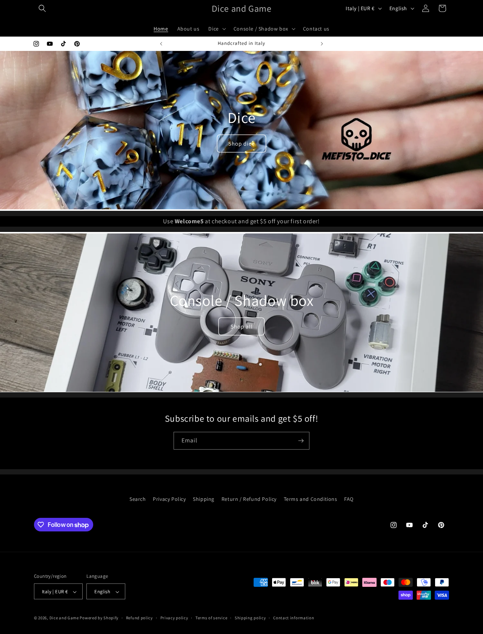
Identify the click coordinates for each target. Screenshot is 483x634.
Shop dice (241, 143)
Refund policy (139, 617)
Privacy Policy (169, 499)
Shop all (242, 326)
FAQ (349, 499)
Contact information (293, 617)
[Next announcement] (322, 44)
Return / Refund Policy (249, 499)
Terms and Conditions (310, 499)
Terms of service (211, 617)
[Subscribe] (300, 441)
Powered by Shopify (99, 618)
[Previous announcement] (161, 44)
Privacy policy (174, 617)
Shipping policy (250, 617)
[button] (42, 8)
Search (137, 499)
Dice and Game (64, 618)
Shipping (203, 499)
